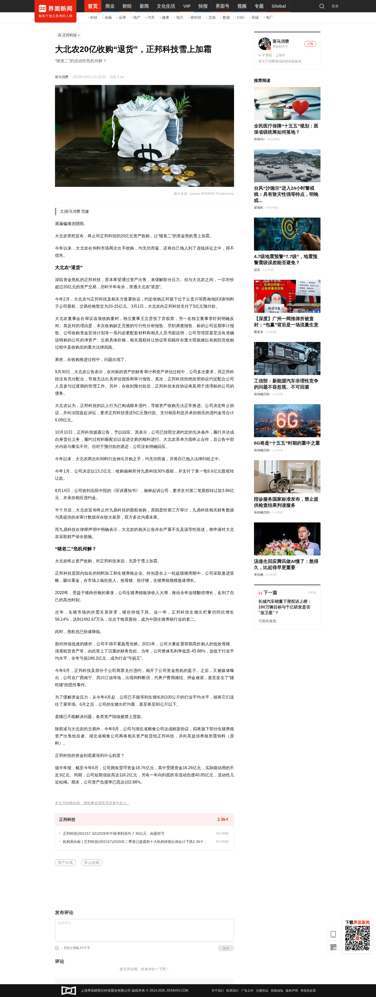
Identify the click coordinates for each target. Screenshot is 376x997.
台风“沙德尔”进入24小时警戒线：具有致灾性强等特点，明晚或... (286, 194)
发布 (226, 948)
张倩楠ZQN (262, 394)
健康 (165, 17)
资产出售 (65, 862)
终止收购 (91, 862)
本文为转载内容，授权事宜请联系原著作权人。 (92, 803)
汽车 (151, 17)
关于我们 (218, 990)
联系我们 (232, 990)
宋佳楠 (258, 574)
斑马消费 (61, 77)
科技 (93, 17)
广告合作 (247, 990)
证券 (122, 17)
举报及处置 (308, 990)
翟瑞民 (258, 207)
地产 (136, 17)
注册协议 (262, 990)
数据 (226, 17)
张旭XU (259, 139)
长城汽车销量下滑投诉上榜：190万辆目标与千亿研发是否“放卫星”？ (285, 607)
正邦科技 (69, 35)
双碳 (255, 17)
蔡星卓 (258, 332)
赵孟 (257, 270)
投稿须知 (277, 990)
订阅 (310, 44)
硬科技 (196, 17)
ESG (241, 17)
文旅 (212, 17)
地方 (179, 17)
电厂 (269, 17)
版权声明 (292, 990)
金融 (108, 17)
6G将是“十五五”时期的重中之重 (287, 443)
